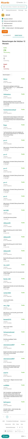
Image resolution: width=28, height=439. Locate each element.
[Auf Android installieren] (19, 431)
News (17, 424)
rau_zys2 (6, 265)
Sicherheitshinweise (10, 427)
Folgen (5, 31)
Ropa (5, 125)
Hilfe (14, 424)
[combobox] (14, 7)
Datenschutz (8, 424)
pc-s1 (5, 140)
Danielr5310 (7, 319)
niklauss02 (6, 223)
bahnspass (7, 402)
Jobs (22, 424)
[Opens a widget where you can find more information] (5, 436)
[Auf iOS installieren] (8, 431)
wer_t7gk (6, 305)
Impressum (22, 421)
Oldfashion (7, 94)
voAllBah (6, 385)
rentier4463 (7, 293)
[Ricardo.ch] (5, 2)
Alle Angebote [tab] (7, 35)
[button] (19, 2)
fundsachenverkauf (9, 110)
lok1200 (6, 210)
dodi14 (5, 373)
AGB (4, 421)
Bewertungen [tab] (18, 35)
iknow (5, 79)
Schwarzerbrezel (8, 332)
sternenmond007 (9, 345)
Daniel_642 (7, 279)
